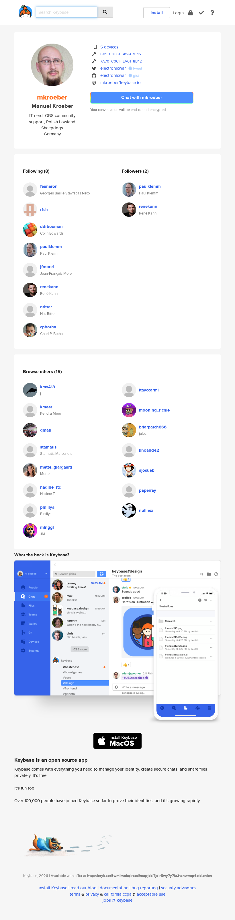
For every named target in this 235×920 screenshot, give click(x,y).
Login (178, 13)
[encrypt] (190, 12)
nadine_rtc (50, 487)
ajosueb (146, 470)
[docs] (212, 12)
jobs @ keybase (117, 900)
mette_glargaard (56, 467)
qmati (45, 430)
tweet (137, 68)
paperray (147, 490)
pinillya (47, 507)
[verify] (201, 12)
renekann (49, 287)
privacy (92, 894)
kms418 (47, 387)
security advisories (178, 888)
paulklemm (51, 246)
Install (156, 12)
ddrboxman (51, 226)
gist (135, 75)
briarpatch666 (153, 427)
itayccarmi (149, 390)
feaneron (49, 186)
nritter (46, 307)
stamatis (48, 447)
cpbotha (48, 327)
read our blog (83, 888)
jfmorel (47, 267)
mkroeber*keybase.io (120, 82)
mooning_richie (154, 410)
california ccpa (118, 894)
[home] (25, 10)
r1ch (44, 209)
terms (75, 894)
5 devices (109, 47)
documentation (114, 888)
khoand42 (149, 450)
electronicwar (113, 68)
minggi (47, 527)
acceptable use (151, 894)
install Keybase (53, 888)
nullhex (146, 510)
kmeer (46, 407)
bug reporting (145, 888)
